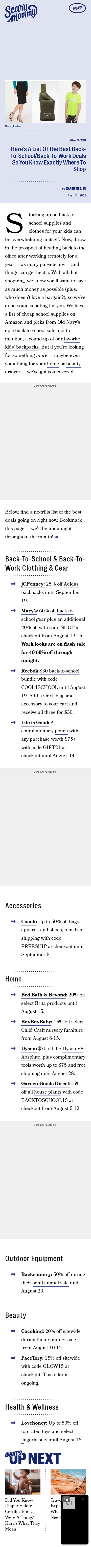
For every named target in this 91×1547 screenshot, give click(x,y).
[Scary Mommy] (21, 13)
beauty (73, 363)
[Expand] (66, 1499)
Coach (28, 921)
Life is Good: (35, 722)
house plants (47, 1092)
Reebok (29, 671)
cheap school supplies (45, 314)
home (53, 363)
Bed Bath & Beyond (43, 995)
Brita (40, 1003)
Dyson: (29, 1048)
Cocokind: (32, 1331)
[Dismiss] (83, 1499)
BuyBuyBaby (36, 1021)
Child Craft (33, 1030)
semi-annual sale (51, 1283)
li (22, 1439)
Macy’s (29, 611)
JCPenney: (33, 584)
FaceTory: (32, 1358)
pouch (61, 730)
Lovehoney (33, 1423)
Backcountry (36, 1274)
